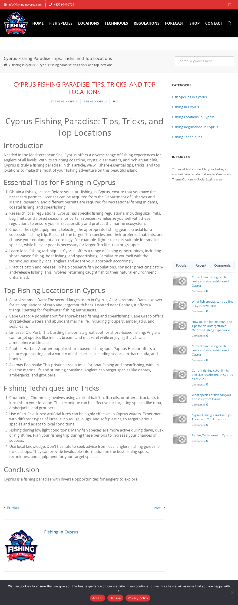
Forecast (174, 23)
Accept (97, 598)
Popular (182, 265)
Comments (222, 265)
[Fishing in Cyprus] (16, 23)
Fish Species (61, 23)
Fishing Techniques (187, 137)
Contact (213, 23)
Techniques (116, 23)
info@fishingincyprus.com (25, 5)
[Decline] (232, 592)
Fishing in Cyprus (23, 65)
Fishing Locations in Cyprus (193, 117)
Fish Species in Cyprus (189, 97)
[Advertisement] (203, 221)
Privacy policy (138, 598)
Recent (201, 265)
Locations (88, 23)
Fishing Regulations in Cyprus (195, 127)
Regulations (146, 23)
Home (38, 23)
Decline (115, 598)
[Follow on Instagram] (229, 4)
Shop (194, 23)
